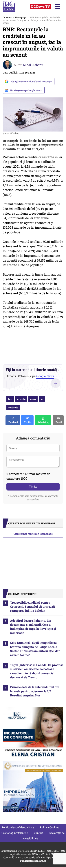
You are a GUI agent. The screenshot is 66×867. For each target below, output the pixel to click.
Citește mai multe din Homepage (33, 533)
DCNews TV (40, 6)
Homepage (20, 17)
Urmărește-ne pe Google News (26, 90)
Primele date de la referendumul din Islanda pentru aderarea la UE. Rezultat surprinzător (34, 691)
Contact (38, 833)
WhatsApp (43, 422)
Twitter (27, 422)
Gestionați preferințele (14, 833)
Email (58, 422)
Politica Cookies (49, 827)
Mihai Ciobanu (33, 65)
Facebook (13, 422)
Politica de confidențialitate (18, 827)
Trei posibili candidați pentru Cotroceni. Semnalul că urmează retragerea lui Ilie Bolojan (32, 606)
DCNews (12, 6)
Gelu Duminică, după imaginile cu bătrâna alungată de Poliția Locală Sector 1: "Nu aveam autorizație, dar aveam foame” (35, 649)
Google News (45, 376)
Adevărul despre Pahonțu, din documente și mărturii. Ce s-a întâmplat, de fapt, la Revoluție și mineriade (33, 627)
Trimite (33, 486)
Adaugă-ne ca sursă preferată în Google (31, 81)
